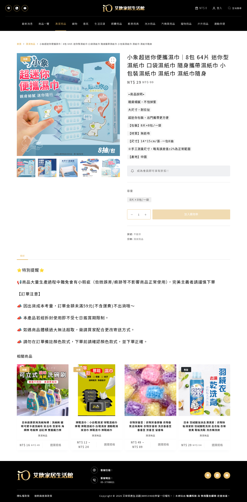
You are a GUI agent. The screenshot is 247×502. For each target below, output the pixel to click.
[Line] (8, 8)
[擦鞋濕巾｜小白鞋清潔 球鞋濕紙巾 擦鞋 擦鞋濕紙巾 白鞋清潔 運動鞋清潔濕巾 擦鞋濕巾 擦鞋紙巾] (96, 390)
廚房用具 (133, 23)
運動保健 (219, 23)
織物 (74, 23)
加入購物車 (191, 214)
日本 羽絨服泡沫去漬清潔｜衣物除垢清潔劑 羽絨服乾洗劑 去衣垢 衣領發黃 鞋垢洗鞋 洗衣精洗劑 (204, 426)
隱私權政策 (23, 495)
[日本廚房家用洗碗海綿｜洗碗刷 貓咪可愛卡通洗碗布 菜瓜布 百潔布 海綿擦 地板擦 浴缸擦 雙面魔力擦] (43, 390)
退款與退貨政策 (43, 495)
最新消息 (27, 23)
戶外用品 (203, 23)
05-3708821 (108, 482)
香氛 (86, 23)
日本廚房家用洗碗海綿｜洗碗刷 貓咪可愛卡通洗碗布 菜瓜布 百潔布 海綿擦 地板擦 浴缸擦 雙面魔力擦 (42, 426)
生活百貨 (99, 23)
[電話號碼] (17, 8)
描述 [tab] (22, 255)
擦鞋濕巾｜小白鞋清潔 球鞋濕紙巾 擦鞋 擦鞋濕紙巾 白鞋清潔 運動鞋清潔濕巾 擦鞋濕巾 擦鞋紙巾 (96, 426)
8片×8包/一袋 (139, 199)
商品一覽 (44, 23)
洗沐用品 (150, 23)
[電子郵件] (25, 8)
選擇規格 (55, 445)
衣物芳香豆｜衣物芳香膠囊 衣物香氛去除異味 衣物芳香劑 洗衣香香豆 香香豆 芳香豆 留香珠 (150, 426)
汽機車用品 (168, 23)
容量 (130, 191)
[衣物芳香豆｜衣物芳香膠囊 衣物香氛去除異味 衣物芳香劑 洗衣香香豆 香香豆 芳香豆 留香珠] (150, 390)
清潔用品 (60, 23)
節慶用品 (116, 23)
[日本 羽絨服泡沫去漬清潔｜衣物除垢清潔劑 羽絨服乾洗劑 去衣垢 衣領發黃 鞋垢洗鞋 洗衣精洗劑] (204, 390)
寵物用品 (186, 23)
